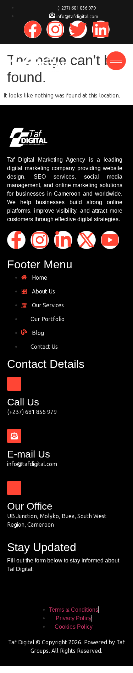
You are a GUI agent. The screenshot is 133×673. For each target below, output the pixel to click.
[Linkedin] (101, 29)
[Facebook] (32, 29)
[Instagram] (55, 29)
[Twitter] (78, 29)
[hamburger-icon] (116, 60)
